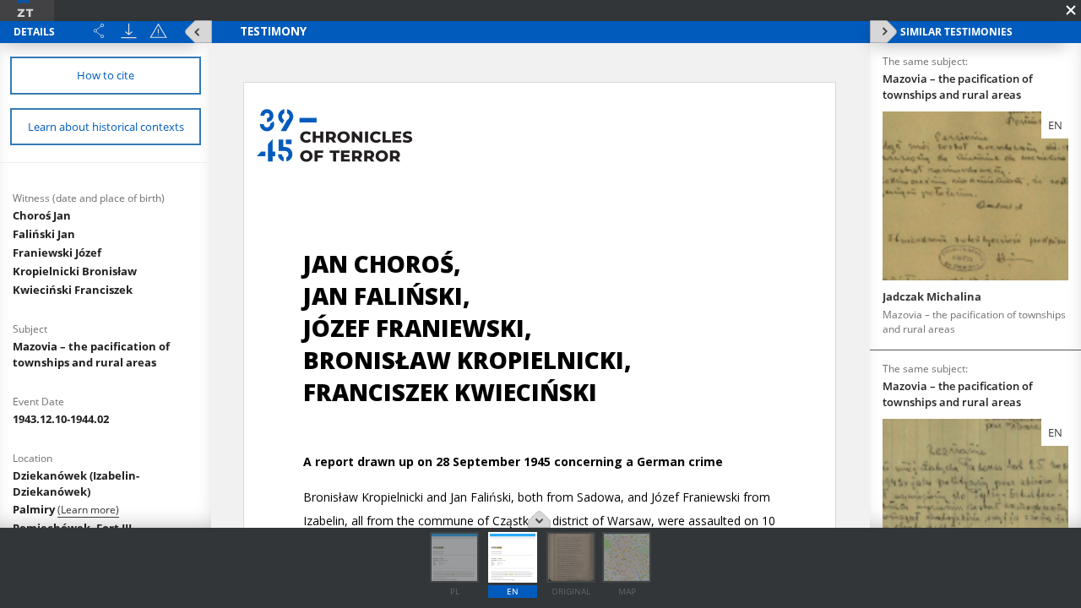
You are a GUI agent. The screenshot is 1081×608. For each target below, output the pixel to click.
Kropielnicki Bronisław (75, 271)
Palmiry (35, 509)
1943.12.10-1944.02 (61, 418)
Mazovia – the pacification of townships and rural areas (91, 354)
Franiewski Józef (57, 252)
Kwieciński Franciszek (73, 289)
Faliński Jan (44, 234)
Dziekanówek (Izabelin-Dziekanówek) (76, 483)
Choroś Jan (42, 215)
